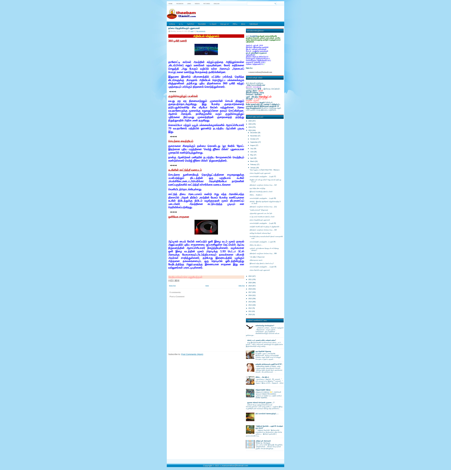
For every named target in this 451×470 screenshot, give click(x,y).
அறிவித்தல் (253, 23)
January (253, 168)
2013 (250, 305)
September (254, 142)
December (254, 132)
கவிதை (172, 23)
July (252, 148)
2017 (250, 292)
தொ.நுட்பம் (224, 23)
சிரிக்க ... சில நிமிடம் (262, 377)
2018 (250, 289)
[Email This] (169, 280)
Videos (197, 3)
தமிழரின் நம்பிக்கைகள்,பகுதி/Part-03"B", (269, 364)
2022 (250, 276)
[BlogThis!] (171, 280)
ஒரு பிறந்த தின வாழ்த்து (257, 188)
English (216, 3)
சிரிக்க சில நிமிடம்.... (256, 245)
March (252, 161)
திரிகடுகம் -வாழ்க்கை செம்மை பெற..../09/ (263, 253)
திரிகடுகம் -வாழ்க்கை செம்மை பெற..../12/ (263, 185)
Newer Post (172, 285)
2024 (250, 127)
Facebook (179, 3)
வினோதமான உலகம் (256, 260)
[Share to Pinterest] (178, 280)
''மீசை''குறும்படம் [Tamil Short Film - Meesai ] (264, 170)
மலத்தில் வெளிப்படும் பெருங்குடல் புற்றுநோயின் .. (265, 226)
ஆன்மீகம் (190, 23)
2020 (250, 283)
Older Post (242, 285)
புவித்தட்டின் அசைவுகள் (263, 441)
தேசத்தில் (202, 23)
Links (189, 3)
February (253, 164)
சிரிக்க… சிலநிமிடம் (256, 195)
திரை (243, 23)
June (252, 152)
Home (170, 3)
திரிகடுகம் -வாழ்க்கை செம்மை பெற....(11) (263, 207)
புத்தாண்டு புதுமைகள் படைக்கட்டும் (261, 213)
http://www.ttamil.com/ (256, 85)
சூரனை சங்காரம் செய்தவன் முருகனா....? (260, 402)
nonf (192, 31)
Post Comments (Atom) (192, 354)
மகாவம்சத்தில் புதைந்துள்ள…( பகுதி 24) (262, 242)
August (253, 145)
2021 (250, 279)
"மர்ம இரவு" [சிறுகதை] (257, 257)
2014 (250, 302)
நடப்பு (181, 23)
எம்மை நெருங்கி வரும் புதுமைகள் (260, 173)
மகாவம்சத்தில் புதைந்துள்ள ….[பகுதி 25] (263, 223)
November (254, 136)
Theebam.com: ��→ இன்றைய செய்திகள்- (263, 89)
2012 (250, 308)
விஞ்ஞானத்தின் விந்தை (263, 390)
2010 (250, 314)
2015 (250, 298)
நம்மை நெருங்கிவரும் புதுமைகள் (184, 28)
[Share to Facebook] (176, 280)
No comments (200, 31)
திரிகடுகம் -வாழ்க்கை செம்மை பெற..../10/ (263, 230)
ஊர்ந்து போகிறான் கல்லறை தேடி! (260, 233)
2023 (250, 130)
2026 (250, 121)
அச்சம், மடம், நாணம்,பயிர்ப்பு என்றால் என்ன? (261, 340)
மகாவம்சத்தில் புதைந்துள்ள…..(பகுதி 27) (263, 176)
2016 (250, 295)
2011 (250, 311)
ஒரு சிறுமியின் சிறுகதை (263, 351)
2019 (250, 286)
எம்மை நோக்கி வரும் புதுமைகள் (260, 270)
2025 (250, 124)
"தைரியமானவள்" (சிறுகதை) (259, 210)
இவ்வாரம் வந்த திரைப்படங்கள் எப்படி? (262, 263)
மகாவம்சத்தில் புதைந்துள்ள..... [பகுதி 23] (263, 267)
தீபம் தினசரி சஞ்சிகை (254, 83)
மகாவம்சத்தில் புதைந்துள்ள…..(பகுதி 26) (263, 198)
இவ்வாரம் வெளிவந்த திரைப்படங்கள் (261, 191)
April (252, 158)
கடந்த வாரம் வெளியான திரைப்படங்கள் (262, 217)
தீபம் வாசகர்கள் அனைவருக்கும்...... (267, 413)
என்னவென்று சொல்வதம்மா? (265, 325)
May (252, 155)
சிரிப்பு (235, 23)
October (253, 139)
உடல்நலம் (213, 23)
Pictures (206, 3)
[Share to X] (174, 280)
